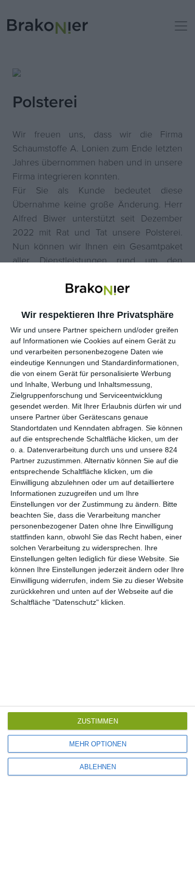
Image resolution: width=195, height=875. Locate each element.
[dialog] (97, 568)
